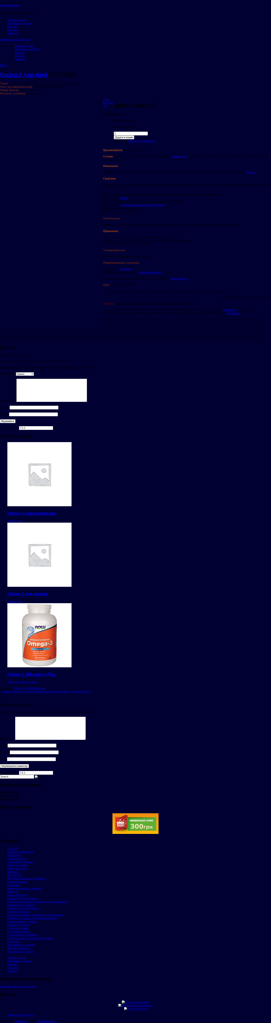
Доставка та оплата (19, 23)
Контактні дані (16, 20)
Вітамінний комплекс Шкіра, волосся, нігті (63, 691)
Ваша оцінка (8, 373)
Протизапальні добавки (22, 921)
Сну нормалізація (18, 931)
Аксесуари (14, 855)
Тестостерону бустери (21, 944)
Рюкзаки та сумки (18, 924)
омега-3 (251, 172)
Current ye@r (9, 427)
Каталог (12, 26)
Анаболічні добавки (20, 861)
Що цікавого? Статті (20, 951)
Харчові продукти (18, 948)
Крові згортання (17, 895)
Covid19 (12, 848)
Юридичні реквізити (20, 1015)
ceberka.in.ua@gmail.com (15, 39)
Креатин (12, 891)
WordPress (21, 1021)
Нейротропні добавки (21, 905)
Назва (5, 407)
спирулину (230, 309)
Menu (3, 65)
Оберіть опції (29, 682)
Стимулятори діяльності (22, 934)
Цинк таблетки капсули (17, 691)
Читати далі (14, 520)
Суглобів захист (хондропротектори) (30, 938)
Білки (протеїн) (17, 868)
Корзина (12, 33)
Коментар (7, 738)
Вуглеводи (14, 875)
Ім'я (3, 745)
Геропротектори (17, 881)
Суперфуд (13, 941)
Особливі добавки (18, 911)
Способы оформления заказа (18, 986)
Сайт (3, 759)
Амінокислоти (16, 858)
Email (4, 414)
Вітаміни (13, 871)
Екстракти (13, 885)
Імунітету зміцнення (20, 851)
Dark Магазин (46, 1021)
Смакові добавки (18, 928)
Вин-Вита (233, 313)
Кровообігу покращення (22, 898)
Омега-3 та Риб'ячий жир (30, 688)
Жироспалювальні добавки (24, 888)
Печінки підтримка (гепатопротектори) (32, 918)
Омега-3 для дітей (24, 74)
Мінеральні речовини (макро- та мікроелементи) (37, 901)
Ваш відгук (8, 400)
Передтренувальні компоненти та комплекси (35, 914)
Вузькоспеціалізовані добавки (26, 878)
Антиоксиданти (17, 865)
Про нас (12, 30)
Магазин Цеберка (9, 5)
